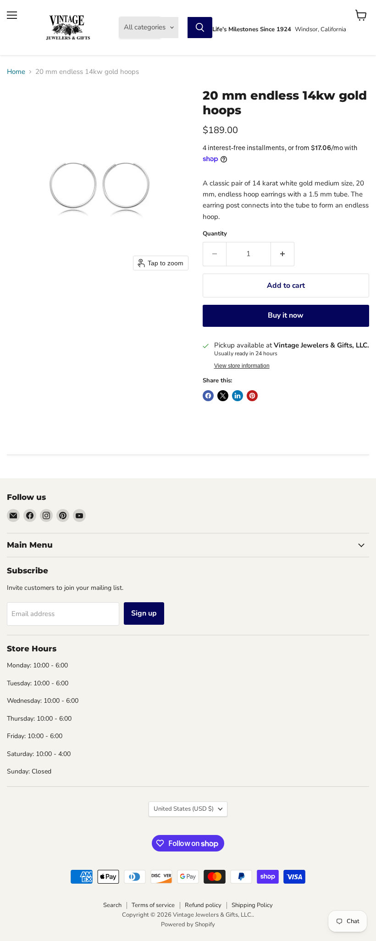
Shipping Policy (252, 905)
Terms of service (153, 905)
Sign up (144, 613)
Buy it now (286, 315)
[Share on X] (222, 395)
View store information (242, 366)
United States (184, 809)
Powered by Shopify (188, 924)
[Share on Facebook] (208, 395)
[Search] (200, 27)
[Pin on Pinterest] (252, 395)
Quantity (215, 233)
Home (16, 72)
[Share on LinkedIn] (237, 395)
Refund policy (203, 905)
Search (112, 905)
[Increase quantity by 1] (282, 254)
